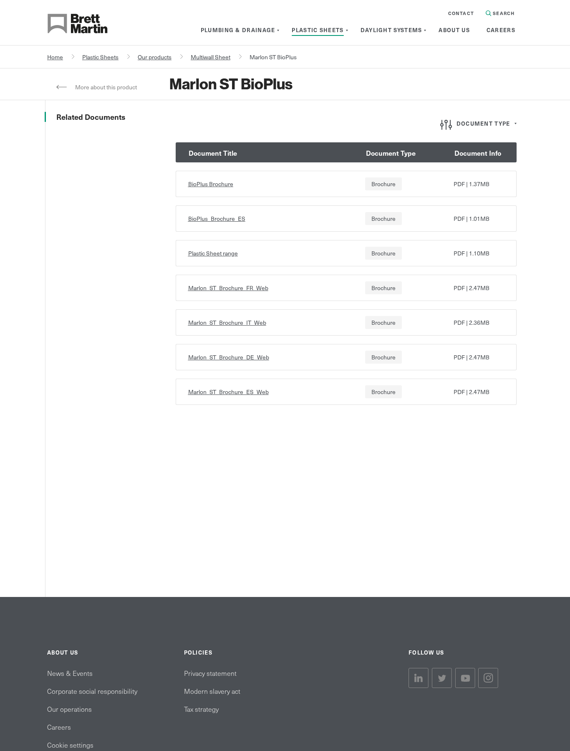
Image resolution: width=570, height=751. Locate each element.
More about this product (106, 87)
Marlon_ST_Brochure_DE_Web (228, 357)
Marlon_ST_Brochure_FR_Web (228, 287)
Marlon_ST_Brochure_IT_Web (227, 322)
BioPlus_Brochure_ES (216, 218)
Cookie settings (70, 745)
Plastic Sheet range (213, 253)
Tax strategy (201, 709)
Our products (155, 57)
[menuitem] (238, 30)
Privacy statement (210, 673)
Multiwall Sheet (210, 57)
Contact (461, 13)
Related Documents (90, 116)
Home (55, 57)
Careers (59, 727)
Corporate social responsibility (92, 691)
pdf (459, 184)
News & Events (70, 673)
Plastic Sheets (100, 57)
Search (503, 13)
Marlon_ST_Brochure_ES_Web (228, 391)
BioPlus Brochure (210, 184)
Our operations (69, 709)
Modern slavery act (212, 691)
